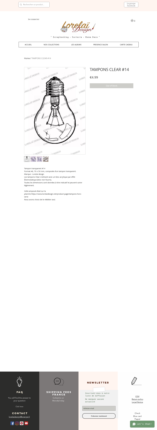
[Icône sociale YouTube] (26, 423)
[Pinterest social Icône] (21, 423)
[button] (51, 44)
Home (27, 58)
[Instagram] (17, 423)
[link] (134, 20)
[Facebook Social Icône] (12, 423)
